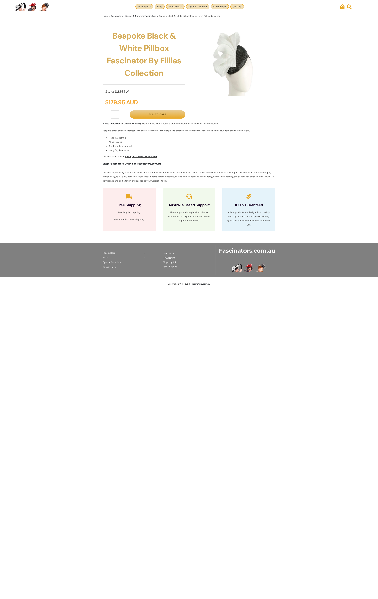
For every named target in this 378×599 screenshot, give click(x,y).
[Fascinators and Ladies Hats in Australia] (32, 7)
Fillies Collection (111, 123)
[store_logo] (249, 264)
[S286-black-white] (233, 63)
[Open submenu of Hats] (144, 257)
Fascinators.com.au (247, 250)
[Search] (349, 7)
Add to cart (158, 114)
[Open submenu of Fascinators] (144, 253)
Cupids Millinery (132, 123)
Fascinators (117, 16)
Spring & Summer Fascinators (140, 16)
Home (106, 16)
